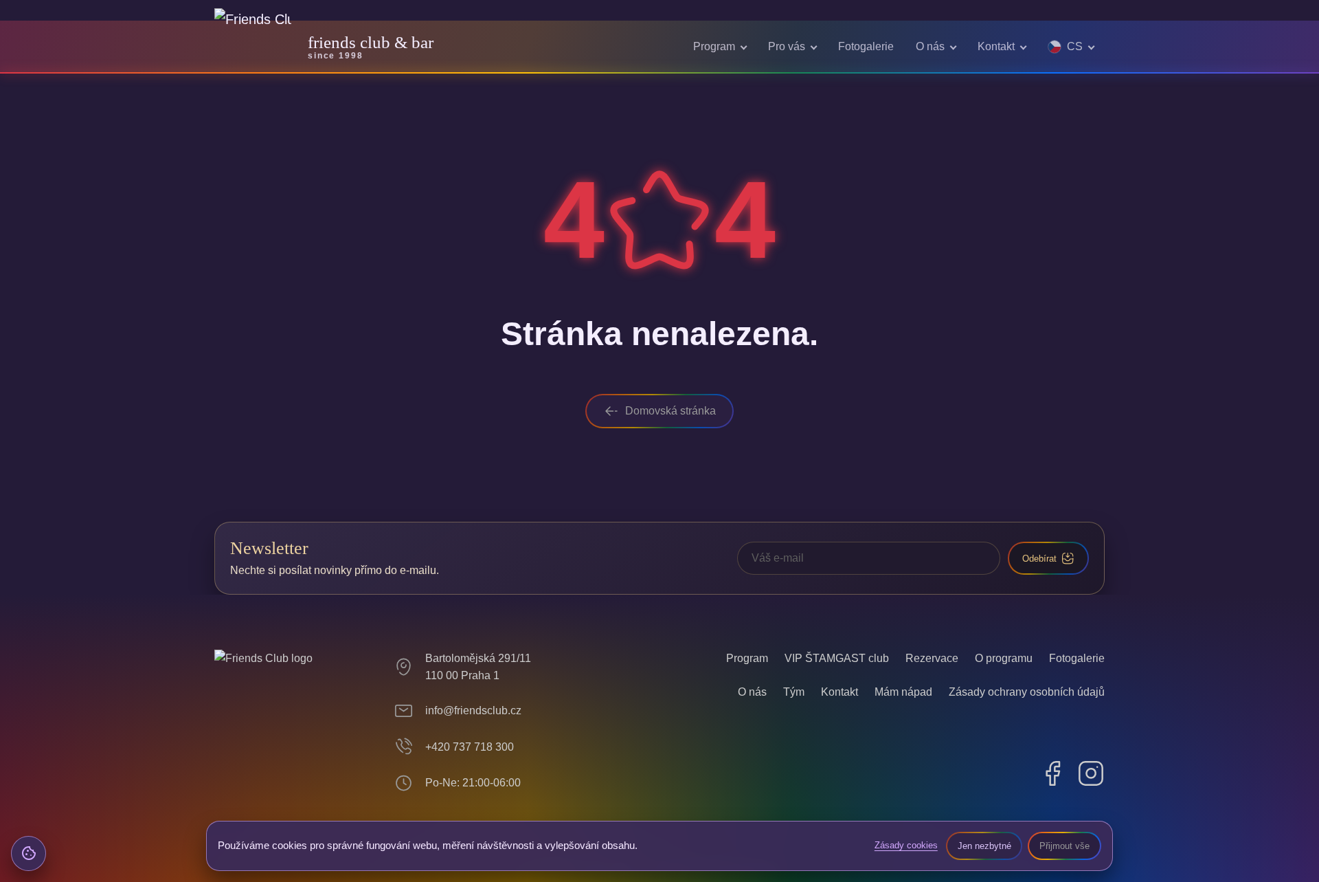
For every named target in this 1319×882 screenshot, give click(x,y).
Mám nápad (903, 692)
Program (714, 46)
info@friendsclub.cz (473, 710)
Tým (793, 692)
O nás (930, 46)
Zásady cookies (906, 845)
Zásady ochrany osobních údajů (1027, 692)
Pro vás (786, 46)
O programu (1004, 658)
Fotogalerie (866, 46)
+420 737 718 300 (469, 747)
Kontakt (996, 46)
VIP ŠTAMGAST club (837, 658)
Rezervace (931, 658)
